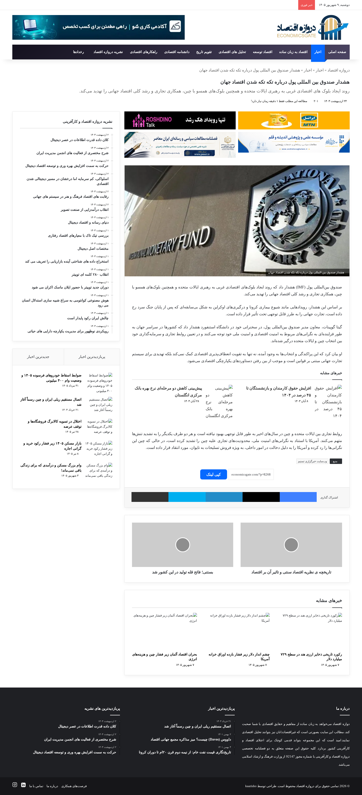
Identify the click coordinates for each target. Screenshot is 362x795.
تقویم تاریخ (204, 52)
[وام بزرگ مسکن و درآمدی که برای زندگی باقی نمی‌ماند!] (98, 472)
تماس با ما (36, 786)
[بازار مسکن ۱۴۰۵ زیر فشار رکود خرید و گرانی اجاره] (98, 450)
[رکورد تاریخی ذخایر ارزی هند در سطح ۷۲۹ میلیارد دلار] (309, 631)
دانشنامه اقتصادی (176, 52)
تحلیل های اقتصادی (232, 52)
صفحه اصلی (337, 52)
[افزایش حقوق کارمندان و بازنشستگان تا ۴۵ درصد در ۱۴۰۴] (328, 402)
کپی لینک (213, 474)
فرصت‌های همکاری (74, 786)
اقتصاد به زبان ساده (293, 52)
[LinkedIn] (23, 786)
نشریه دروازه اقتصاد (108, 52)
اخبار (317, 52)
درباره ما (52, 786)
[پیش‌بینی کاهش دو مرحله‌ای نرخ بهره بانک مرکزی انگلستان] (219, 402)
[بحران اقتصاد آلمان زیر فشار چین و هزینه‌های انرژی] (164, 631)
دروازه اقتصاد (339, 70)
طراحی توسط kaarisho (260, 786)
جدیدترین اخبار (38, 357)
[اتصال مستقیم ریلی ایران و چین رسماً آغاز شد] (98, 406)
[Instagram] (14, 786)
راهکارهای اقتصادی (143, 52)
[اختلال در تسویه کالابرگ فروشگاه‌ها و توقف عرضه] (98, 428)
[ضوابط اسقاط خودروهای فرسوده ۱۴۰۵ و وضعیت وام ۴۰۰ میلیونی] (98, 383)
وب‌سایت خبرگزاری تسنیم (312, 461)
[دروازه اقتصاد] (313, 27)
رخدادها (78, 52)
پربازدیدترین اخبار (92, 357)
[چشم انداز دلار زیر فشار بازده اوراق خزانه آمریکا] (236, 631)
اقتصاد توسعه (262, 52)
